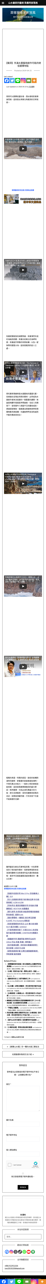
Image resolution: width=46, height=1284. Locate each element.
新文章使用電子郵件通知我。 (23, 1177)
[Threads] (16, 1252)
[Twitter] (12, 80)
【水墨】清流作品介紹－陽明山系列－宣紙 (22, 971)
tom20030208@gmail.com (14, 1268)
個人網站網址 (11, 1150)
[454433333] (23, 206)
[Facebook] (6, 80)
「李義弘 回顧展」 (13, 1008)
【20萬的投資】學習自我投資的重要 (19, 1027)
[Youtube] (29, 1252)
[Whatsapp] (24, 1252)
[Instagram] (23, 80)
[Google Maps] (33, 1252)
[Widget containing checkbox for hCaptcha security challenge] (23, 1165)
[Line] (17, 80)
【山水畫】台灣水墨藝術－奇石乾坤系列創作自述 (24, 986)
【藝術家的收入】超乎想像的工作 (18, 978)
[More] (34, 80)
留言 (8, 1084)
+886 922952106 (11, 1266)
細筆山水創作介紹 (17, 1037)
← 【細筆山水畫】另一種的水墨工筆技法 (23, 1047)
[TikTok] (20, 1252)
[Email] (28, 80)
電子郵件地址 (11, 1135)
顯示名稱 (9, 1120)
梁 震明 (31, 87)
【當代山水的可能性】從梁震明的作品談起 (22, 1020)
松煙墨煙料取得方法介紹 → (23, 1054)
